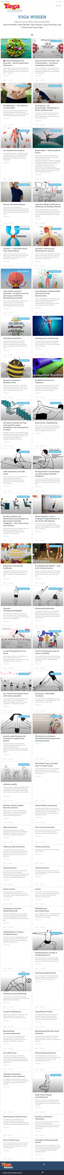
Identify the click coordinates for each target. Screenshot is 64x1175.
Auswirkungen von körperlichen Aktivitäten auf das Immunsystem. (47, 293)
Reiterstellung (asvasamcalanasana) (11, 1032)
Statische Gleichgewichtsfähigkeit (12, 609)
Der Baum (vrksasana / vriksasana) (44, 1117)
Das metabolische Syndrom (14, 150)
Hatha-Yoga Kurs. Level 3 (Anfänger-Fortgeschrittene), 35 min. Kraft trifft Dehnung (47, 518)
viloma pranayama (42, 847)
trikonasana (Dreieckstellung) (14, 994)
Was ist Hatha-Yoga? (11, 1140)
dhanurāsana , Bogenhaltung (46, 423)
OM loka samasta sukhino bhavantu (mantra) (13, 806)
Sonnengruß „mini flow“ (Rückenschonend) (12, 909)
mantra (38, 889)
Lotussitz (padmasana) (12, 1011)
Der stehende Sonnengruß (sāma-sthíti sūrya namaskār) (16, 694)
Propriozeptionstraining (44, 608)
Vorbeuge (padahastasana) (45, 973)
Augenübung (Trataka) (44, 1011)
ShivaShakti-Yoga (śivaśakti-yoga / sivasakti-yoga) (46, 764)
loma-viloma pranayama (45, 827)
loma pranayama (10, 868)
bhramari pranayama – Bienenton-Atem (12, 381)
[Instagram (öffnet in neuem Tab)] (58, 1)
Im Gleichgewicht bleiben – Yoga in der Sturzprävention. (48, 567)
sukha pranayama (42, 868)
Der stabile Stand (9, 1053)
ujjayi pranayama (10, 827)
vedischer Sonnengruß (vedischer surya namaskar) (14, 1075)
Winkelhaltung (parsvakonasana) (42, 909)
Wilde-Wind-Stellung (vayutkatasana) (43, 1096)
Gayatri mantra (9, 889)
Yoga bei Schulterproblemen (14, 204)
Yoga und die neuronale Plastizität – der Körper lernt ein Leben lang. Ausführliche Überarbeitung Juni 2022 (15, 294)
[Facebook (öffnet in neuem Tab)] (56, 1)
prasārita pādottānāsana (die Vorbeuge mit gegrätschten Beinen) (14, 738)
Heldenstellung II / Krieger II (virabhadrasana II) (46, 954)
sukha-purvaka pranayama (14, 847)
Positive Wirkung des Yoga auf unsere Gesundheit (47, 652)
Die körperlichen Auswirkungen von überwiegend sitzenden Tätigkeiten (47, 473)
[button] (32, 34)
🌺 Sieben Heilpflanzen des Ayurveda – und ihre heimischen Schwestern (16, 63)
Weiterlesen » (6, 75)
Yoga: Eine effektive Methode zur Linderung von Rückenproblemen (48, 205)
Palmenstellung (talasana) (45, 1053)
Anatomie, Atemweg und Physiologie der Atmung (44, 249)
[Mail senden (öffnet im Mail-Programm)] (62, 1)
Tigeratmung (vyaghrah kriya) (15, 1116)
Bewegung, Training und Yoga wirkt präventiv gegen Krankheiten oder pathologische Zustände (15, 426)
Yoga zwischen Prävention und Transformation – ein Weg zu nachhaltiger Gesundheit (47, 63)
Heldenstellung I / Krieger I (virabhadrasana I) (13, 933)
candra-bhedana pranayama (46, 805)
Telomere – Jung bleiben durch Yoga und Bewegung (15, 249)
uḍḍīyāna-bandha (10, 784)
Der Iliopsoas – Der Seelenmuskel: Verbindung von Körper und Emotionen (47, 107)
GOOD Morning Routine (12, 338)
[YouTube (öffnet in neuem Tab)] (60, 1)
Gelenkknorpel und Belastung (46, 338)
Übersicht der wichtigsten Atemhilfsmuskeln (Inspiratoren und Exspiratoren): (47, 738)
